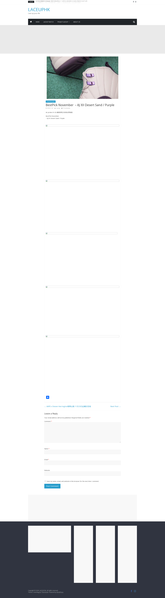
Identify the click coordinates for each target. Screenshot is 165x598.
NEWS (38, 22)
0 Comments (66, 108)
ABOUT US (76, 22)
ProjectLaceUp (62, 22)
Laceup (58, 108)
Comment (48, 421)
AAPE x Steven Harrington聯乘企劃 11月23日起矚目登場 (67, 406)
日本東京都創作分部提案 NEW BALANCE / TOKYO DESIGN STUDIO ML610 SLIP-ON (61, 2)
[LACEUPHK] (31, 22)
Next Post (115, 406)
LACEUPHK (39, 9)
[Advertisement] (82, 39)
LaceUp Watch (48, 22)
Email (46, 459)
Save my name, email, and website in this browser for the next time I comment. (73, 481)
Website (47, 470)
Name (46, 449)
